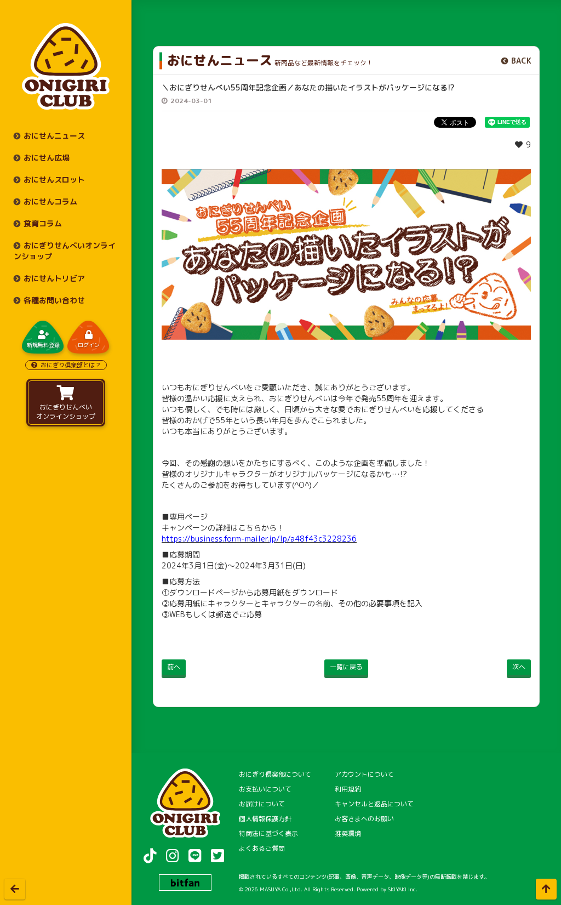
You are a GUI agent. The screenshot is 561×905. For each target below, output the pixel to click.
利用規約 (348, 789)
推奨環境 (348, 833)
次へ (518, 666)
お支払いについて (265, 789)
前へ (173, 666)
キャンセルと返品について (374, 804)
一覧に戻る (346, 666)
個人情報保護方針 (265, 818)
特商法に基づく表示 (268, 833)
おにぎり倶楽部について (275, 774)
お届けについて (262, 804)
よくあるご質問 (262, 848)
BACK (521, 60)
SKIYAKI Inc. (402, 889)
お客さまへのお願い (364, 818)
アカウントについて (364, 774)
